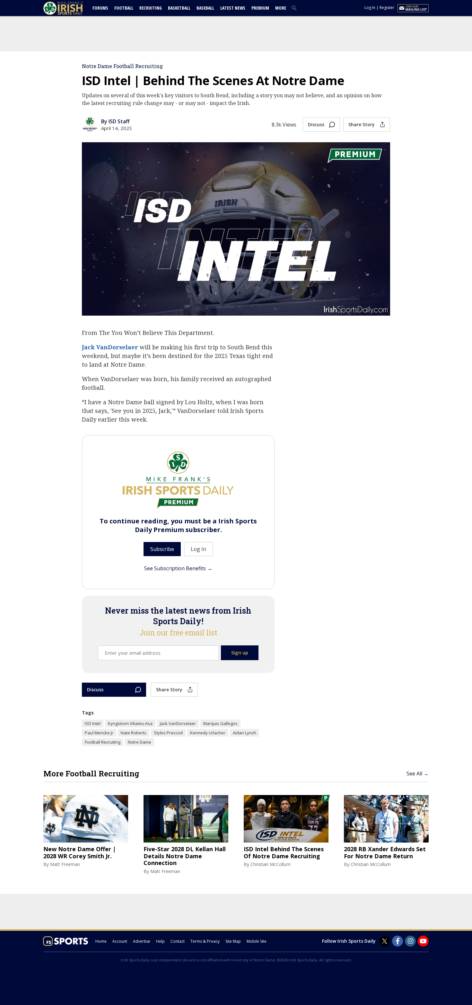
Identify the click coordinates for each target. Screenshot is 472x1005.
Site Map (233, 941)
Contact (177, 941)
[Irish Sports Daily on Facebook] (397, 941)
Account (119, 941)
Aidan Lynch (244, 733)
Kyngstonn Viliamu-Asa (130, 723)
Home (101, 941)
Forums (100, 8)
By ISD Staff (115, 121)
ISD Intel (93, 723)
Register (387, 7)
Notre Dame (139, 742)
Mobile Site (257, 941)
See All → (417, 773)
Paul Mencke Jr (99, 733)
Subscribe (162, 549)
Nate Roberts (133, 733)
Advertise (141, 941)
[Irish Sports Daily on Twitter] (384, 941)
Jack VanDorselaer (110, 347)
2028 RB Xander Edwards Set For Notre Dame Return (385, 853)
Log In (369, 7)
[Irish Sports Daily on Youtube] (423, 941)
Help (160, 941)
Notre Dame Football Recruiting (122, 66)
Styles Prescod (168, 733)
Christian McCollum (270, 864)
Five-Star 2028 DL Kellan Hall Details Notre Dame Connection (185, 856)
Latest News (232, 8)
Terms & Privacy (205, 941)
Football (123, 8)
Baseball (205, 8)
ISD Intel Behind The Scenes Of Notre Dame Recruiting (284, 853)
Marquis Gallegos (220, 723)
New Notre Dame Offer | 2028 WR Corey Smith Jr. (79, 853)
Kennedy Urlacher (207, 733)
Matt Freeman (65, 864)
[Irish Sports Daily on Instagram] (410, 941)
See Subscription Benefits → (178, 568)
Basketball (179, 8)
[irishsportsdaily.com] (70, 8)
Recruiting (150, 8)
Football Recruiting (102, 742)
